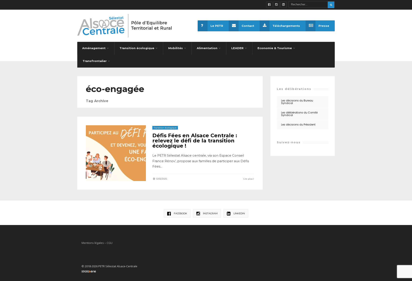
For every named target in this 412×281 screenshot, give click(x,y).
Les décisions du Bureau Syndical (297, 102)
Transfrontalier (95, 61)
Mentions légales (93, 243)
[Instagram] (276, 5)
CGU (109, 243)
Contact (248, 25)
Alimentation (207, 48)
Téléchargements (286, 25)
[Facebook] (269, 5)
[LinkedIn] (283, 5)
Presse (323, 25)
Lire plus (248, 178)
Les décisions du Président (298, 124)
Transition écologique (137, 48)
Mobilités (175, 48)
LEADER (237, 48)
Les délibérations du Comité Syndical (299, 114)
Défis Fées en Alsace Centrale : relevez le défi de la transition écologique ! (194, 140)
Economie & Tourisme (275, 48)
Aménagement (94, 48)
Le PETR (217, 25)
